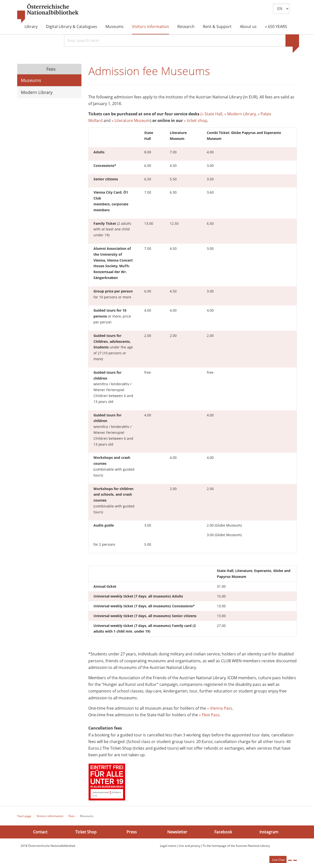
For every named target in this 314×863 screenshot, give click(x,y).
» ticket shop (195, 120)
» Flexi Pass (209, 714)
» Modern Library (239, 114)
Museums (114, 26)
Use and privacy (189, 846)
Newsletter (177, 832)
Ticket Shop (86, 832)
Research (186, 26)
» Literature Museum (131, 120)
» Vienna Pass (219, 708)
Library (31, 26)
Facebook (223, 832)
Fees (50, 69)
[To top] (295, 860)
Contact (40, 832)
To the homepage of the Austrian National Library (236, 846)
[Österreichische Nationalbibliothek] (47, 13)
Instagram (269, 832)
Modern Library (36, 92)
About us (248, 26)
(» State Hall (211, 114)
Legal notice (168, 846)
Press (132, 832)
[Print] (290, 860)
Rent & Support (217, 26)
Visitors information (150, 26)
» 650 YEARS (276, 26)
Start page (24, 816)
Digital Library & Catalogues (71, 26)
